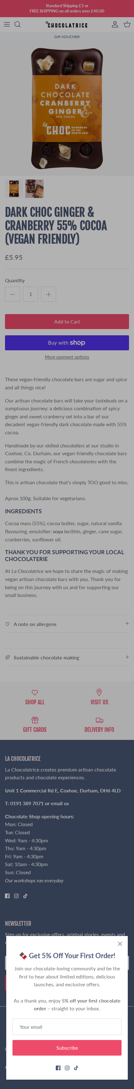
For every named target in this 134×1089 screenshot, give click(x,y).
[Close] (120, 944)
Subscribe (67, 1048)
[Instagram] (67, 1068)
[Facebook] (58, 1068)
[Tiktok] (76, 1068)
